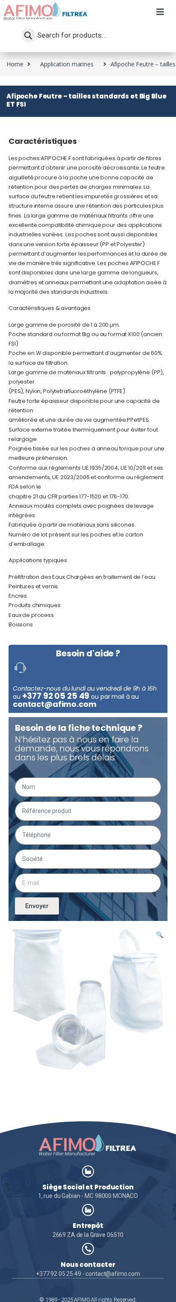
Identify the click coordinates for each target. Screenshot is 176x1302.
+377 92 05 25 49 (56, 696)
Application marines (66, 64)
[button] (160, 16)
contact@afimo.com (55, 704)
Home (14, 64)
